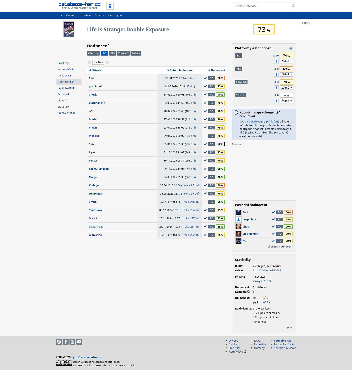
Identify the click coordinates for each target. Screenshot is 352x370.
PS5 (112, 53)
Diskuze (99, 15)
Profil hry (63, 63)
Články (233, 344)
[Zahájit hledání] (293, 6)
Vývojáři (71, 15)
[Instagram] (72, 342)
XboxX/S (123, 53)
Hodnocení (218, 70)
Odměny (259, 348)
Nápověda (260, 344)
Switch (135, 53)
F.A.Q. (257, 340)
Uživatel (97, 70)
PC (104, 53)
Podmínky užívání (284, 344)
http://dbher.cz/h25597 (267, 270)
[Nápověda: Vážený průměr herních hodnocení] (291, 48)
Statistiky (63, 106)
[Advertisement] (316, 79)
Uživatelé (85, 15)
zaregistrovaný (254, 121)
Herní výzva (115, 15)
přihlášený (272, 121)
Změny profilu (66, 113)
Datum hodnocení (181, 70)
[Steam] (59, 342)
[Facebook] (66, 342)
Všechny (93, 53)
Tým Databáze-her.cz (86, 357)
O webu (233, 340)
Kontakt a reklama (285, 348)
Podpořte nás (282, 340)
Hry (60, 15)
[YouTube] (79, 342)
